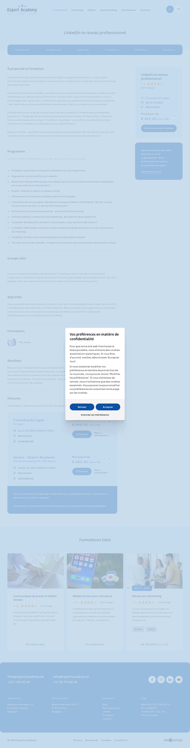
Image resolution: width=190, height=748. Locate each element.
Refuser (82, 407)
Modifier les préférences (95, 415)
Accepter (108, 407)
